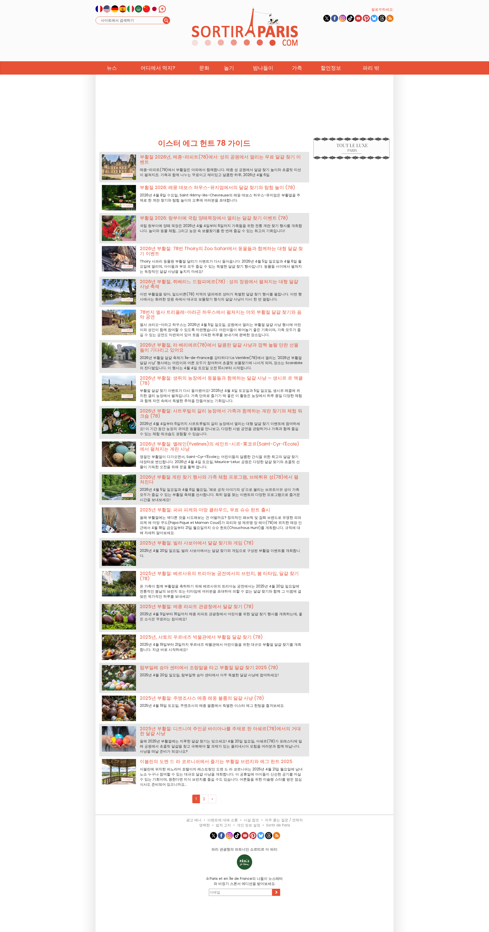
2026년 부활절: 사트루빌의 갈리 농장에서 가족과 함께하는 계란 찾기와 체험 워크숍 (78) (221, 413)
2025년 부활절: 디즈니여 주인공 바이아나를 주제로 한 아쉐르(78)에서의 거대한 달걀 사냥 (220, 731)
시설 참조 (251, 820)
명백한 (204, 825)
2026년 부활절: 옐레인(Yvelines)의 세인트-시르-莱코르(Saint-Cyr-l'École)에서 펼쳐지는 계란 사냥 (219, 446)
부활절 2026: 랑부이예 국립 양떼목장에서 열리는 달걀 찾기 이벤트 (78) (214, 218)
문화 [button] (204, 67)
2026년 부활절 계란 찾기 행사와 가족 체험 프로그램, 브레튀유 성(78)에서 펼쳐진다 (219, 479)
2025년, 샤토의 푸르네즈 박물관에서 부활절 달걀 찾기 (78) (201, 637)
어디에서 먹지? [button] (158, 67)
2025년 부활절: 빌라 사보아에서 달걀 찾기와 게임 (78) (197, 543)
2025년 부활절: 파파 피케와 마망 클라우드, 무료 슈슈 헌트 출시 (205, 510)
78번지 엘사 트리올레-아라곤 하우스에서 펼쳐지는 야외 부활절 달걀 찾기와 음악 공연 (221, 314)
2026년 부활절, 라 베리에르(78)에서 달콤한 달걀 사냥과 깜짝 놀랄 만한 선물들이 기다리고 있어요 (219, 347)
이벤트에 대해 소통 (222, 820)
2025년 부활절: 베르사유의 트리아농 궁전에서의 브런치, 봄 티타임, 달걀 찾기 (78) (219, 576)
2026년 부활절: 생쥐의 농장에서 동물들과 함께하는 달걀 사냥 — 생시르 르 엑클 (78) (221, 380)
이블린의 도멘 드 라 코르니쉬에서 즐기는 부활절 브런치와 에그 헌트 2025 (216, 761)
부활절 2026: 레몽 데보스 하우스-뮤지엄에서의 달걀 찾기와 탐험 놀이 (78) (217, 187)
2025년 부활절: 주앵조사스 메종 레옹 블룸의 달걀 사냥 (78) (202, 698)
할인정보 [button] (331, 67)
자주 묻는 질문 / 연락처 (284, 820)
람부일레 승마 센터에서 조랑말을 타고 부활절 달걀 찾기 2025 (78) (209, 667)
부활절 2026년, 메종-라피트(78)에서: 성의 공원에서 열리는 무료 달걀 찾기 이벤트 (220, 159)
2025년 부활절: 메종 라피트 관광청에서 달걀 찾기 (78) (197, 606)
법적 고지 (223, 825)
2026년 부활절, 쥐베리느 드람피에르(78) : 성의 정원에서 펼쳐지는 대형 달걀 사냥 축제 (219, 284)
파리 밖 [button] (371, 67)
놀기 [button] (229, 67)
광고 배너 (193, 820)
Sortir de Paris (278, 825)
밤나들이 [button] (263, 67)
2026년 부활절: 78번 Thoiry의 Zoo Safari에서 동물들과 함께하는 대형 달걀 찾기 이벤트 (221, 251)
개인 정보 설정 (248, 825)
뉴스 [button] (112, 67)
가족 (297, 67)
